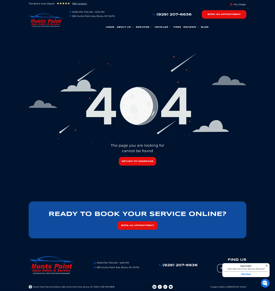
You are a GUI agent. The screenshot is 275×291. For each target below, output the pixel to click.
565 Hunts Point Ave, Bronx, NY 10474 (93, 16)
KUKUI (243, 287)
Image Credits (218, 287)
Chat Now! (246, 274)
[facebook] (160, 287)
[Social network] (154, 287)
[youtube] (171, 287)
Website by (232, 287)
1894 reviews (79, 3)
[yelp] (165, 287)
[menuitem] (110, 28)
